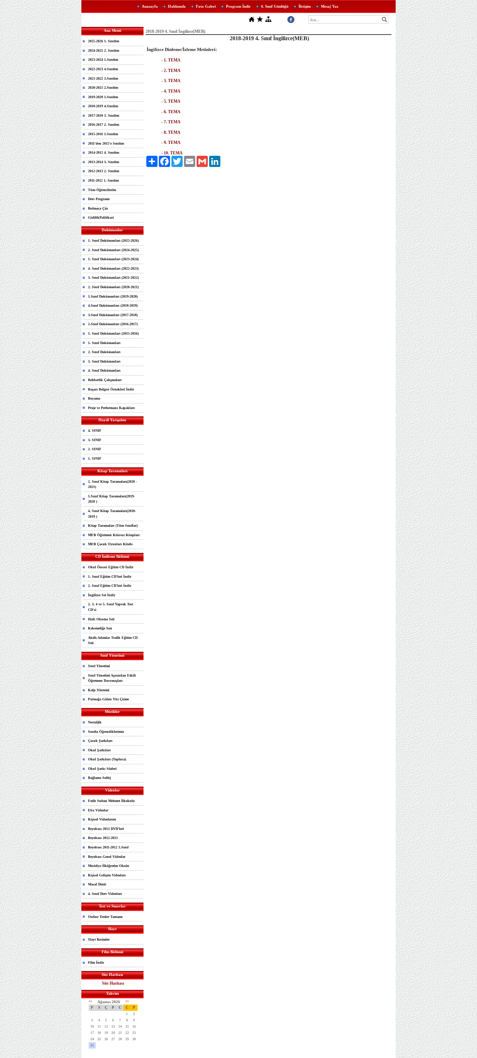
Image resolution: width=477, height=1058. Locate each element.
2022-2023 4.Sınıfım (103, 69)
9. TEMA (172, 142)
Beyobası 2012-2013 (103, 838)
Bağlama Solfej (99, 778)
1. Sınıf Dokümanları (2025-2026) (113, 240)
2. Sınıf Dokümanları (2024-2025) (113, 250)
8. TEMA (172, 132)
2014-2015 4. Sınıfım (103, 152)
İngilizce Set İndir (101, 595)
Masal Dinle (97, 884)
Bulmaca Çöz (98, 208)
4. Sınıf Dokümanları (104, 370)
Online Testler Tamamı (105, 917)
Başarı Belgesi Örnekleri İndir (111, 389)
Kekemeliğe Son (100, 628)
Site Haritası (113, 983)
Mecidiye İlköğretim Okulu (108, 866)
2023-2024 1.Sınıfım (103, 59)
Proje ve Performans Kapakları (111, 408)
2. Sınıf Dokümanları (104, 352)
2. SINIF (94, 449)
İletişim (305, 6)
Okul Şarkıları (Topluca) (107, 759)
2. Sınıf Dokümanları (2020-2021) (113, 287)
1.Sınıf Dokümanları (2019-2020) (113, 296)
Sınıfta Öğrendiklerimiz (106, 732)
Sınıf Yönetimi (99, 666)
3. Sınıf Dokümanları (104, 361)
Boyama (94, 398)
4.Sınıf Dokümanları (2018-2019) (113, 305)
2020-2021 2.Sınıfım (103, 87)
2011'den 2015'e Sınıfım (106, 143)
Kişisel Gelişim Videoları (107, 875)
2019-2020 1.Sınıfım (103, 97)
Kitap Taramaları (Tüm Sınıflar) (113, 525)
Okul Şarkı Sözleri (102, 769)
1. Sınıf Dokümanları (104, 343)
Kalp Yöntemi (98, 690)
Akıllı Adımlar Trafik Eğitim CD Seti (113, 640)
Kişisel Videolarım (102, 819)
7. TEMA (172, 121)
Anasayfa (150, 6)
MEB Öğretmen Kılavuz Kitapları (114, 535)
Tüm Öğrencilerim (102, 190)
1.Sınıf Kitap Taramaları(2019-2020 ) (111, 499)
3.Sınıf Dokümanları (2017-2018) (113, 315)
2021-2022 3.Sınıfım (103, 78)
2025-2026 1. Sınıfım (103, 41)
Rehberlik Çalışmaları (105, 380)
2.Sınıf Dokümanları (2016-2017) (113, 324)
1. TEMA (172, 60)
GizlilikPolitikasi (101, 217)
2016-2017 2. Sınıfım (103, 124)
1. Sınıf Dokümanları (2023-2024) (113, 259)
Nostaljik (95, 722)
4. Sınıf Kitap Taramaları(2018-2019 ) (112, 513)
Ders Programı (99, 199)
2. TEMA (172, 70)
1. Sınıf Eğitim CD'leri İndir (109, 576)
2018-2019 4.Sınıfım (103, 106)
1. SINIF (94, 458)
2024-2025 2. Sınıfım (103, 50)
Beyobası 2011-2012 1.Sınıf (108, 847)
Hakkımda (177, 6)
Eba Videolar (98, 810)
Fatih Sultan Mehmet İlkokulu (111, 801)
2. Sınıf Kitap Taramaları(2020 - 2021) (112, 484)
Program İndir (238, 6)
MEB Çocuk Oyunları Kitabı (110, 544)
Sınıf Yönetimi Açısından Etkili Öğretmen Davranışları (112, 678)
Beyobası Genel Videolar (106, 857)
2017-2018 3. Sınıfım (103, 115)
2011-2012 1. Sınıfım (103, 180)
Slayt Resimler (99, 939)
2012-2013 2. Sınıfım (103, 171)
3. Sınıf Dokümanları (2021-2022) (113, 277)
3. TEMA (172, 80)
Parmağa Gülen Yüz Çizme (108, 699)
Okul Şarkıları (99, 750)
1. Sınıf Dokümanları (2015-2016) (113, 333)
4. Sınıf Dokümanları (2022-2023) (113, 268)
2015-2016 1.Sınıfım (103, 134)
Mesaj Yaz (329, 6)
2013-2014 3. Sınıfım (103, 162)
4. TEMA (172, 91)
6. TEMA (172, 111)
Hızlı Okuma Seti (101, 619)
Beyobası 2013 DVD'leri (106, 829)
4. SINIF (94, 430)
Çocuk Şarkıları (100, 741)
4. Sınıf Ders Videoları (105, 894)
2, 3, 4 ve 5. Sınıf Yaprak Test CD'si (110, 607)
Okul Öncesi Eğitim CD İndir (110, 567)
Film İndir (96, 962)
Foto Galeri (206, 6)
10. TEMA (173, 153)
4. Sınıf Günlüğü (274, 6)
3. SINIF (94, 440)
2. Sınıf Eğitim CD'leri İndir (109, 586)
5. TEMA (172, 101)
